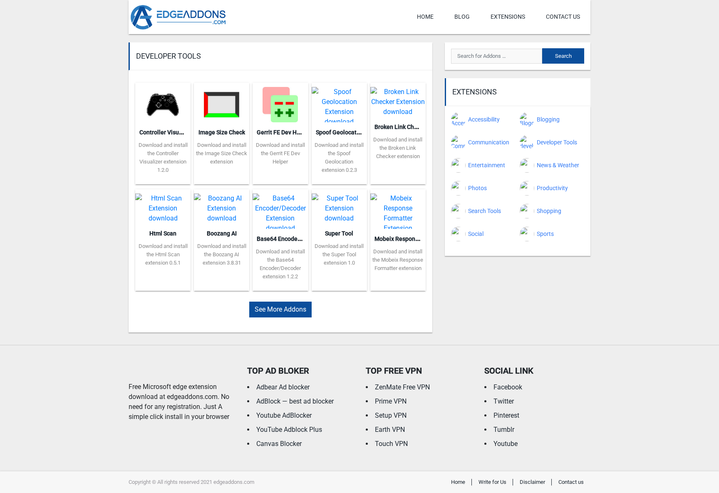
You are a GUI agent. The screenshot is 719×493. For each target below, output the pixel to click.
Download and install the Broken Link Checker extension (397, 147)
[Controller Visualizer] (163, 102)
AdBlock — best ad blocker (295, 401)
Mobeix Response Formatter (411, 238)
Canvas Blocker (279, 444)
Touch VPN (391, 444)
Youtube (505, 444)
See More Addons (280, 309)
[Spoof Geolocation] (339, 102)
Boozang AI (222, 233)
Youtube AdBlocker (284, 415)
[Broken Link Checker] (398, 99)
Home (425, 16)
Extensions (508, 16)
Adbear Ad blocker (283, 387)
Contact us (563, 16)
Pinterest (506, 415)
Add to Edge (163, 178)
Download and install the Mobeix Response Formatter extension (397, 259)
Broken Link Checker (401, 127)
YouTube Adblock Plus (289, 430)
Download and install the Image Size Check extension (221, 153)
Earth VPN (390, 430)
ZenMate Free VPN (402, 387)
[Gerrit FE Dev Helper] (280, 102)
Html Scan (162, 233)
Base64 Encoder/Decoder (290, 238)
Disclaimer (532, 482)
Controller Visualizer (166, 132)
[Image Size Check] (221, 102)
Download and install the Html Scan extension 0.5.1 (163, 254)
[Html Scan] (163, 206)
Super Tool (339, 233)
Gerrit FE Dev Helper (283, 132)
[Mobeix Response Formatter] (398, 209)
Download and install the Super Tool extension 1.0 (339, 254)
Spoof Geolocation (340, 132)
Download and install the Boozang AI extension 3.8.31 (221, 254)
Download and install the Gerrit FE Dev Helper (280, 153)
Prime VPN (391, 401)
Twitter (503, 401)
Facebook (507, 387)
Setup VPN (391, 415)
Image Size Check (221, 132)
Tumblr (503, 430)
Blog (462, 16)
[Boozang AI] (221, 206)
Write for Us (492, 482)
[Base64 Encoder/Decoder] (280, 209)
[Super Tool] (339, 206)
